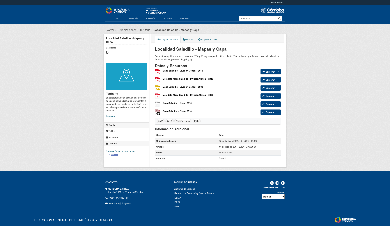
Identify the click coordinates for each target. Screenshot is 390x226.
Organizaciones (126, 30)
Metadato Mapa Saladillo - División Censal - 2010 (188, 78)
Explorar (270, 71)
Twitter (111, 131)
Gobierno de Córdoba (184, 188)
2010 (169, 121)
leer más (110, 116)
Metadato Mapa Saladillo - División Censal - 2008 (188, 94)
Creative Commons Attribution (120, 151)
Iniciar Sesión (276, 2)
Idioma (280, 192)
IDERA (177, 202)
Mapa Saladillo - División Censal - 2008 (183, 86)
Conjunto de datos (169, 39)
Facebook (113, 137)
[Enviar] (279, 18)
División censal (183, 121)
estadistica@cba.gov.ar (120, 203)
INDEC (177, 206)
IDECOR (178, 197)
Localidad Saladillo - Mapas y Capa (176, 30)
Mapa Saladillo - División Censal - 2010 (183, 70)
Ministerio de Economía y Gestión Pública (194, 193)
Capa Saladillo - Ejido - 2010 (177, 102)
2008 (160, 121)
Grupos (189, 39)
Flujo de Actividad (209, 39)
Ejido (196, 121)
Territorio (145, 30)
